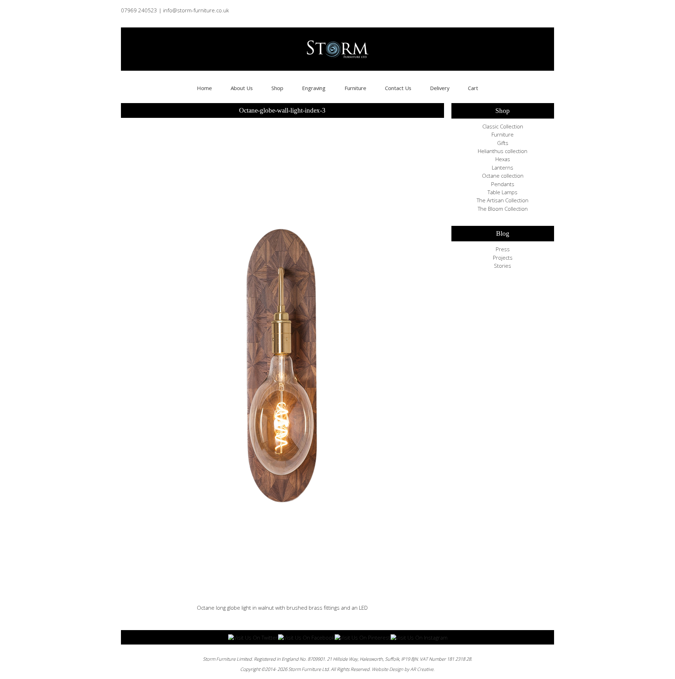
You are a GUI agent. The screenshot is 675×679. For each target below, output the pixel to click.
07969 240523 (139, 10)
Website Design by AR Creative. (403, 669)
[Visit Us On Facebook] (306, 636)
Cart (473, 87)
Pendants (502, 184)
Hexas (502, 159)
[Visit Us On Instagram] (419, 636)
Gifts (502, 142)
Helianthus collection (502, 150)
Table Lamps (503, 192)
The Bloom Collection (503, 208)
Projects (503, 257)
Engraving (314, 87)
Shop (277, 87)
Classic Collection (502, 126)
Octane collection (502, 175)
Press (503, 249)
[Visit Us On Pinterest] (362, 636)
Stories (502, 265)
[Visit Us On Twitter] (253, 636)
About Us (242, 87)
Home (204, 87)
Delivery (439, 87)
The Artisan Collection (502, 200)
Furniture (355, 87)
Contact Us (398, 87)
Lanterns (502, 167)
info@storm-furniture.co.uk (196, 10)
